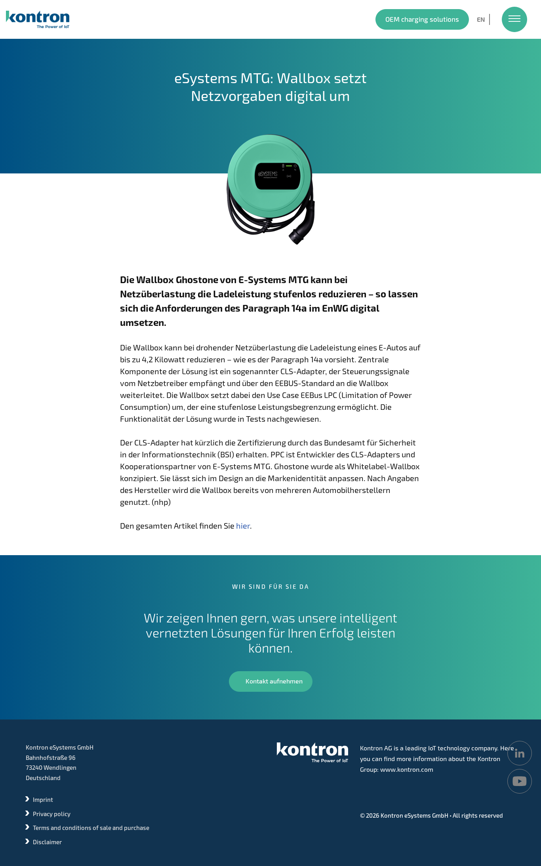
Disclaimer (47, 841)
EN (481, 19)
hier (243, 525)
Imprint (43, 799)
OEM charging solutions (422, 19)
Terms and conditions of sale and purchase (91, 827)
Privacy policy (51, 813)
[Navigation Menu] (514, 19)
